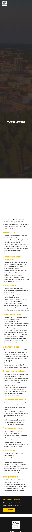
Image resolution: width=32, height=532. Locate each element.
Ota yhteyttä (9, 509)
